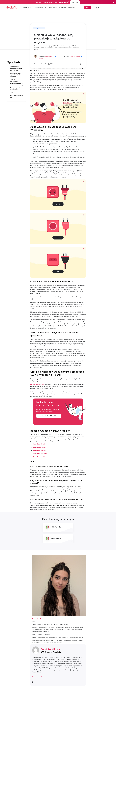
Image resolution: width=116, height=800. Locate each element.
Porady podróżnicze (39, 28)
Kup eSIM (75, 2)
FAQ (46, 7)
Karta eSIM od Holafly (37, 384)
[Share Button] (81, 64)
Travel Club (56, 7)
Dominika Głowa (50, 649)
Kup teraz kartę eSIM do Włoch (49, 416)
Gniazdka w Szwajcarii (40, 450)
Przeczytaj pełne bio (39, 677)
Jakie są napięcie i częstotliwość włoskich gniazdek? (16, 75)
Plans (50, 7)
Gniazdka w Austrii (39, 457)
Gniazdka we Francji (39, 447)
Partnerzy (63, 7)
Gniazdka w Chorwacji (40, 453)
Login (87, 7)
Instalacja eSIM (39, 7)
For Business (71, 7)
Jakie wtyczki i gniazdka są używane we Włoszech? (16, 68)
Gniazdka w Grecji (39, 444)
